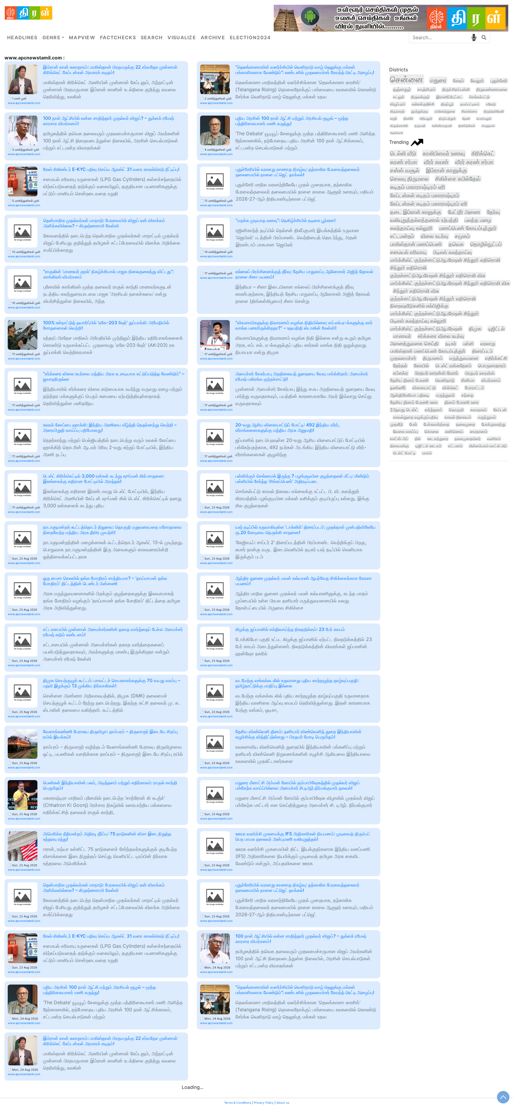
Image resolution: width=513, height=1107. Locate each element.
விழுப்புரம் (397, 104)
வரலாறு (487, 344)
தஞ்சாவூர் (402, 89)
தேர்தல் (400, 366)
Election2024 (250, 37)
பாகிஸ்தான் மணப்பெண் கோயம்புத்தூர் (428, 351)
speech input (473, 37)
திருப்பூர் (447, 104)
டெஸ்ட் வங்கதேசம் (453, 366)
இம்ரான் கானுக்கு (446, 170)
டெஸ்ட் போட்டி (404, 453)
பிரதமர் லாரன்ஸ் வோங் (436, 373)
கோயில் (421, 366)
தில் (418, 438)
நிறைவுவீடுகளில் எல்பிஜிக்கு (419, 306)
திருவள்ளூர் (420, 97)
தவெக (456, 244)
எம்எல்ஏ (400, 373)
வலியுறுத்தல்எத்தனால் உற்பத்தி (424, 220)
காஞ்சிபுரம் (426, 89)
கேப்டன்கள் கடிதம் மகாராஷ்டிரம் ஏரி (428, 203)
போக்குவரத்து (494, 424)
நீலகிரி (408, 118)
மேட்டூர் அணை (464, 212)
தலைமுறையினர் (468, 438)
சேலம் (458, 81)
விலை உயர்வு (434, 236)
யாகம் (427, 453)
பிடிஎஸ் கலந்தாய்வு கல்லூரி (418, 321)
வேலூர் (477, 81)
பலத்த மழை (478, 220)
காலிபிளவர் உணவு (444, 153)
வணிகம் (494, 438)
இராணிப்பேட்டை (449, 97)
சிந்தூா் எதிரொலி (408, 267)
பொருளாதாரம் (492, 366)
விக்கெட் (450, 387)
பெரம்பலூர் (483, 119)
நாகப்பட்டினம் (469, 104)
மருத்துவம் (487, 417)
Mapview (82, 37)
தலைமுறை (465, 424)
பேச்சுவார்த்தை (436, 424)
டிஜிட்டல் (496, 329)
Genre (51, 37)
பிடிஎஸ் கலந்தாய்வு (452, 252)
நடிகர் (450, 344)
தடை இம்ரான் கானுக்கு (415, 212)
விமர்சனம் (491, 380)
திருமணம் (433, 358)
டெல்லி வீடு (403, 153)
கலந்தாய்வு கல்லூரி (411, 228)
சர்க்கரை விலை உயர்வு (441, 336)
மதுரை (438, 80)
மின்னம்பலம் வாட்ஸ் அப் (488, 445)
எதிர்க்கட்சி (496, 358)
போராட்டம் (474, 387)
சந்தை (467, 395)
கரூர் (393, 118)
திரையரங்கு (399, 445)
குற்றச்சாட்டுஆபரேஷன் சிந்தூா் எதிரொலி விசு (437, 275)
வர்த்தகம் (433, 409)
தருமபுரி (419, 126)
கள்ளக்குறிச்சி (423, 104)
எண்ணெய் (454, 431)
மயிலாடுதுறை (445, 111)
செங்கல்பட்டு (479, 97)
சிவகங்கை (469, 111)
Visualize (181, 37)
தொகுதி (456, 409)
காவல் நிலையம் (457, 417)
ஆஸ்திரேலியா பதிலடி (409, 395)
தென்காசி (396, 133)
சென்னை (406, 79)
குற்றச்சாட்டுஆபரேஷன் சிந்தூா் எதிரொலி (433, 298)
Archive (213, 37)
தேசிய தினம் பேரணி (409, 380)
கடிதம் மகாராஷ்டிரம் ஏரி (417, 187)
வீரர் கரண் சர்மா (474, 162)
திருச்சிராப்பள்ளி (456, 89)
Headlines (22, 37)
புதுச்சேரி (498, 81)
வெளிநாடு (445, 380)
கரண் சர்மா (403, 162)
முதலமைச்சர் (403, 358)
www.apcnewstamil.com (24, 103)
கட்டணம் (455, 445)
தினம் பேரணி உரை (461, 402)
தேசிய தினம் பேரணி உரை (414, 402)
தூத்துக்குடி (419, 111)
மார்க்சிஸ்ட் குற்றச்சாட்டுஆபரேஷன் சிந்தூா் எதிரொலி (445, 260)
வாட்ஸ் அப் (399, 438)
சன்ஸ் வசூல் (404, 170)
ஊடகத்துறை (437, 438)
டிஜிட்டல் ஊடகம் (428, 445)
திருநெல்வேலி (494, 111)
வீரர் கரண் (436, 162)
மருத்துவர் (445, 395)
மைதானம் (478, 431)
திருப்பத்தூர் (447, 118)
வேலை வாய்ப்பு (405, 431)
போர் (413, 424)
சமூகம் (462, 236)
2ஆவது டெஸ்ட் (404, 409)
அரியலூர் (425, 118)
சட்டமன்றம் (402, 236)
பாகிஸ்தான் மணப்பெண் (416, 244)
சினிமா (468, 380)
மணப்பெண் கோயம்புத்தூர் (468, 228)
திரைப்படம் (482, 351)
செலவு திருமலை (409, 178)
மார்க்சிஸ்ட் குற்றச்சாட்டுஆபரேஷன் (426, 329)
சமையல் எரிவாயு (408, 252)
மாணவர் (402, 336)
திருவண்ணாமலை (491, 89)
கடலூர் (398, 97)
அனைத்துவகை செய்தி (414, 344)
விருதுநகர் (488, 125)
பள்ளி (468, 344)
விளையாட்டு (424, 387)
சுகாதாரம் (478, 409)
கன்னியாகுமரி (442, 126)
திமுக (475, 329)
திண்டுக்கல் (466, 126)
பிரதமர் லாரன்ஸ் (480, 373)
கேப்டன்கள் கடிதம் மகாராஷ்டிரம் (424, 195)
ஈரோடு (491, 104)
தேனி (466, 118)
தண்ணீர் (398, 387)
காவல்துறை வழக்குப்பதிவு (415, 417)
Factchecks (118, 37)
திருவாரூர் (397, 111)
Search (152, 37)
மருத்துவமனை (464, 358)
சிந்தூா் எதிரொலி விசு (416, 291)
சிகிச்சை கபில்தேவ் (458, 178)
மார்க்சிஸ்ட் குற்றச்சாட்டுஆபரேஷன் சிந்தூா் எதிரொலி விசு (450, 283)
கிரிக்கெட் (483, 153)
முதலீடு (396, 424)
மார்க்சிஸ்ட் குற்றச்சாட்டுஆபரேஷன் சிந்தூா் (434, 313)
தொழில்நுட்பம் (486, 244)
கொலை (431, 431)
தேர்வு (493, 212)
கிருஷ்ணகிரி (399, 126)
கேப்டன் (500, 409)
